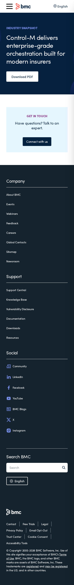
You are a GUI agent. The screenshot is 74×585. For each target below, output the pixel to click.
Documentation (15, 318)
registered (32, 566)
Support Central (16, 290)
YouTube (18, 398)
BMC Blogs (19, 409)
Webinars (12, 214)
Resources (12, 337)
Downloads (13, 328)
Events (10, 204)
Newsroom (12, 261)
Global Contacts (16, 242)
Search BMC (18, 456)
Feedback (12, 223)
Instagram (19, 430)
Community (19, 366)
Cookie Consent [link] (38, 537)
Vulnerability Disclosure (20, 309)
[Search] (65, 467)
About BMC (13, 195)
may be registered (56, 566)
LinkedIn (18, 377)
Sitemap (11, 252)
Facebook (18, 387)
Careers (11, 233)
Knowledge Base (16, 299)
